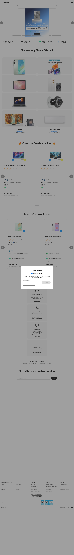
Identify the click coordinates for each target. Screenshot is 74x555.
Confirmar (46, 282)
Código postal (26, 280)
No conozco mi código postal (29, 285)
